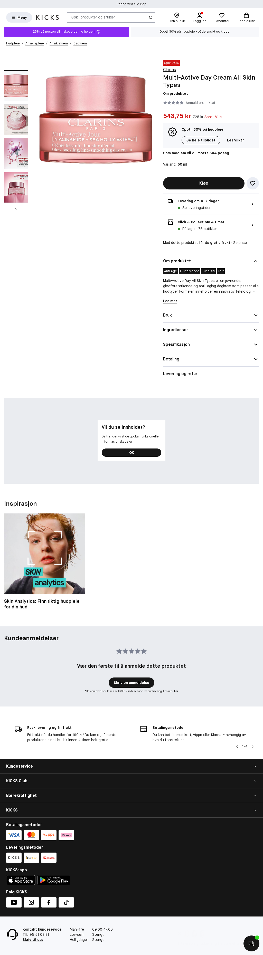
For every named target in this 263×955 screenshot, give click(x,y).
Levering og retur (180, 373)
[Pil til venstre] (237, 746)
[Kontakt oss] (251, 943)
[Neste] (16, 209)
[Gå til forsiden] (47, 17)
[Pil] (253, 746)
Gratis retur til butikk (131, 4)
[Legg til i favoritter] (253, 183)
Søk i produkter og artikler (93, 17)
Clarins (169, 69)
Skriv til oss (33, 939)
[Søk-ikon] (151, 17)
